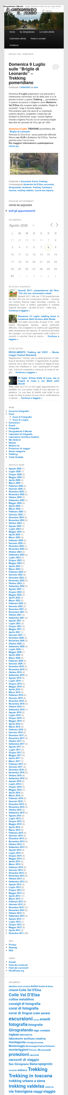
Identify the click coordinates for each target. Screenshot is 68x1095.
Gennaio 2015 (16, 835)
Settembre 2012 (16, 915)
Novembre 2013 (16, 875)
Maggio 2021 (15, 629)
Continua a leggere (19, 310)
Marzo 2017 (14, 761)
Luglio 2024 (15, 528)
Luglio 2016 (15, 783)
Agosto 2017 (15, 746)
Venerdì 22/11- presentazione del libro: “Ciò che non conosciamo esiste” (38, 292)
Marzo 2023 (14, 568)
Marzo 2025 (14, 508)
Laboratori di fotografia (20, 434)
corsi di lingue (20, 1012)
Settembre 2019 (16, 675)
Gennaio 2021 (16, 634)
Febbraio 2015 (16, 832)
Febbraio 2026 (16, 485)
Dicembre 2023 (16, 546)
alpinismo (13, 986)
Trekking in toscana (30, 1075)
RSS (11, 950)
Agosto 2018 (15, 712)
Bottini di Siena (46, 986)
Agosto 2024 (15, 526)
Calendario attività (18, 38)
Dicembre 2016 (16, 769)
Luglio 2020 (15, 649)
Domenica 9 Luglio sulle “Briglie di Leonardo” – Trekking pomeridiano (27, 73)
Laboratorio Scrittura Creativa (24, 436)
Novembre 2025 (16, 494)
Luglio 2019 (15, 680)
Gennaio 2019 (16, 698)
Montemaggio (17, 1046)
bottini (34, 986)
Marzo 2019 (14, 692)
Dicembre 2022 (16, 577)
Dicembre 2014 (16, 838)
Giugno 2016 (15, 786)
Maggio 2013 (15, 893)
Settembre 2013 (16, 881)
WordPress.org (16, 970)
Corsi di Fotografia (22, 416)
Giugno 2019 (15, 683)
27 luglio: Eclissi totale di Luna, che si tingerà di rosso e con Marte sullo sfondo (38, 380)
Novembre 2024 (16, 520)
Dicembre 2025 (16, 491)
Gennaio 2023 (16, 574)
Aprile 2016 (14, 792)
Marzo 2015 (14, 829)
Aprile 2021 (14, 632)
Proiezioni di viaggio (19, 448)
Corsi (11, 413)
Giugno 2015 (15, 821)
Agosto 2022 (15, 588)
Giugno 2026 (15, 474)
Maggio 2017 (15, 755)
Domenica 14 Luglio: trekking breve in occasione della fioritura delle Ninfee (38, 318)
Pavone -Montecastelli (40, 1049)
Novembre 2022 (16, 580)
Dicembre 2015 (16, 804)
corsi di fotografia (23, 1008)
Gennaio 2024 (16, 543)
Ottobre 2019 (15, 672)
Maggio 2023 (15, 563)
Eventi (35, 181)
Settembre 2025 (16, 500)
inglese (14, 1034)
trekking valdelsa (25, 190)
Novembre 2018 (16, 703)
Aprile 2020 (14, 654)
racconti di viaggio (24, 1059)
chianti (13, 990)
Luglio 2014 (15, 852)
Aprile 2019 (14, 689)
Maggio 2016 (15, 789)
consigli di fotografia (24, 1003)
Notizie (12, 442)
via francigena (21, 1091)
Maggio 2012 (15, 927)
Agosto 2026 (15, 468)
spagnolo (45, 1064)
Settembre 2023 (16, 554)
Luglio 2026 (15, 471)
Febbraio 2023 (16, 571)
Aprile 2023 (14, 566)
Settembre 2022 (16, 586)
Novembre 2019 (16, 669)
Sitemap (13, 947)
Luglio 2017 (15, 749)
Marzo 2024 (14, 537)
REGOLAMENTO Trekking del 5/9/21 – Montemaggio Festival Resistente (34, 354)
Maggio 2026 (15, 477)
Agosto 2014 (15, 849)
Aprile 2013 (14, 895)
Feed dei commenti (18, 967)
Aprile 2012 (14, 930)
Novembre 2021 (16, 611)
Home (12, 31)
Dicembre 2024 (16, 517)
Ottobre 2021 (15, 614)
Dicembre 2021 (16, 609)
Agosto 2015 (15, 815)
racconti (34, 1055)
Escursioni (26, 181)
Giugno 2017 (15, 752)
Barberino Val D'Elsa (33, 184)
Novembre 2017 (16, 738)
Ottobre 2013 (15, 878)
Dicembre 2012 (16, 907)
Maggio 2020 (15, 652)
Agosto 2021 (15, 620)
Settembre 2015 (16, 812)
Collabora (14, 45)
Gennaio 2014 (16, 870)
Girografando (15, 187)
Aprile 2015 (14, 827)
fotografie (35, 1024)
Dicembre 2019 (16, 666)
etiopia (36, 1019)
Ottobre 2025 (15, 497)
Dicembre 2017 (16, 735)
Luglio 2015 (15, 818)
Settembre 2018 (16, 709)
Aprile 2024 (14, 534)
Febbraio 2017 (16, 763)
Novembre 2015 (16, 806)
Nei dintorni (15, 439)
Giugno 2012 (15, 924)
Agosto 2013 (15, 884)
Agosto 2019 (15, 677)
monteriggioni (19, 1049)
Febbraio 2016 (16, 798)
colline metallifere (21, 999)
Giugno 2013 (15, 890)
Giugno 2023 (15, 560)
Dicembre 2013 (16, 872)
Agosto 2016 (15, 781)
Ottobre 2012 (15, 912)
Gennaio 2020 (16, 663)
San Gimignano (19, 1064)
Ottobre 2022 (15, 583)
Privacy (12, 944)
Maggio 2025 (15, 503)
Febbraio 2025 (16, 511)
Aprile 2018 (14, 723)
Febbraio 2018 (16, 729)
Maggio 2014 (15, 858)
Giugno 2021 (15, 626)
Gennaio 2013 (16, 904)
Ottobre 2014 (15, 844)
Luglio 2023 (15, 557)
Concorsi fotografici (19, 411)
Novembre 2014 (16, 841)
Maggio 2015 (15, 824)
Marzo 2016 (14, 795)
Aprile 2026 (14, 480)
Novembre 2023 (16, 548)
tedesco (22, 1070)
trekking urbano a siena (27, 1080)
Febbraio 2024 (16, 540)
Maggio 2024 (15, 531)
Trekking (43, 181)
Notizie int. (14, 445)
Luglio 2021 (15, 623)
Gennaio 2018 (16, 732)
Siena (33, 1064)
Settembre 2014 (16, 847)
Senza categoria (17, 451)
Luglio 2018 (15, 715)
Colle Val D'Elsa (30, 990)
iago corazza (42, 1030)
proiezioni (19, 1054)
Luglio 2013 (15, 887)
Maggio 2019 (15, 686)
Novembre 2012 (16, 910)
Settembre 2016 (16, 778)
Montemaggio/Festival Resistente (40, 1046)
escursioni (49, 184)
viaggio (49, 1091)
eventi (45, 1019)
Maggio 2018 (15, 720)
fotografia (18, 1024)
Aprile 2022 (14, 597)
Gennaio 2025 (16, 514)
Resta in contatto (38, 38)
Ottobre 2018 (15, 706)
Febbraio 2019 (16, 695)
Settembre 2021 (16, 617)
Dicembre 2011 (16, 933)
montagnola (17, 1042)
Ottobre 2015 (15, 809)
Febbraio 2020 (16, 660)
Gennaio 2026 (16, 488)
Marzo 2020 (14, 657)
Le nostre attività (46, 31)
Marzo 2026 (14, 482)
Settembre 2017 (16, 743)
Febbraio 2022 (16, 603)
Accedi (12, 961)
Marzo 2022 (14, 600)
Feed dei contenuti (18, 964)
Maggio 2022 (15, 594)
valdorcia (49, 1087)
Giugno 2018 (15, 718)
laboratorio (26, 1034)
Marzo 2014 (14, 864)
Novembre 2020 (16, 640)
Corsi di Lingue (20, 419)
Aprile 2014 (14, 861)
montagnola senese (34, 1042)
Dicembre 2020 (16, 637)
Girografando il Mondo (13, 6)
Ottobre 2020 (15, 643)
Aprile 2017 (14, 758)
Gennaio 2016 (16, 801)
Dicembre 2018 (16, 700)
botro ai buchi (24, 986)
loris (36, 87)
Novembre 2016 (16, 772)
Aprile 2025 (14, 505)
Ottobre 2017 (15, 740)
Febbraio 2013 (16, 901)
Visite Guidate (16, 457)
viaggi (37, 1091)
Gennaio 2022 (16, 606)
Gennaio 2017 (16, 766)
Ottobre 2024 (15, 523)
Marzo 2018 (14, 726)
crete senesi (41, 1013)
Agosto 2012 (15, 918)
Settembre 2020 (16, 646)
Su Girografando (27, 31)
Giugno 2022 (15, 591)
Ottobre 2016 (15, 775)
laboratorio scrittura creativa (27, 1038)
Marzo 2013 (14, 898)
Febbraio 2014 (16, 867)
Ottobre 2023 (15, 551)
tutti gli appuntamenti (22, 211)
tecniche (13, 1070)
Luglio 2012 (15, 921)
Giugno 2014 (15, 855)
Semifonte (27, 187)
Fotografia (14, 428)
